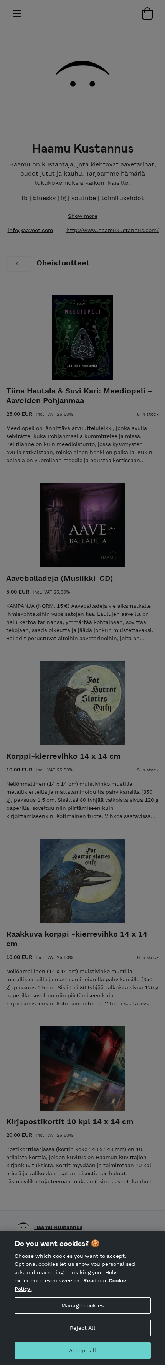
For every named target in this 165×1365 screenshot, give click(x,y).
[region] (82, 1298)
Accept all (82, 1350)
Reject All (82, 1328)
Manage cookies (82, 1305)
